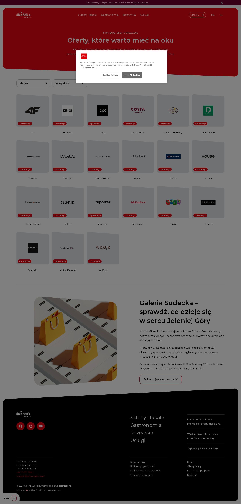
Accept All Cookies (131, 75)
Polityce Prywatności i (142, 65)
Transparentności (89, 67)
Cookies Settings (110, 75)
